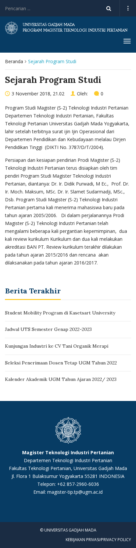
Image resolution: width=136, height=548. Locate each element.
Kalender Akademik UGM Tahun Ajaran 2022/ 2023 (61, 379)
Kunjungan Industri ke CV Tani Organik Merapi (56, 346)
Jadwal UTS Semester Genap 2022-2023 (48, 329)
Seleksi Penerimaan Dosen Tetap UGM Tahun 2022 (61, 363)
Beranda (14, 61)
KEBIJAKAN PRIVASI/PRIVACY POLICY (98, 539)
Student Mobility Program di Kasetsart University (60, 313)
